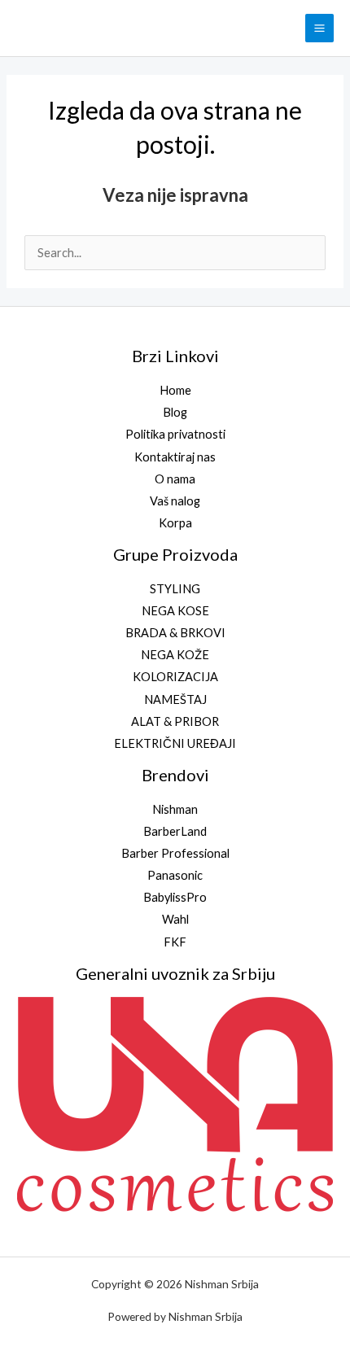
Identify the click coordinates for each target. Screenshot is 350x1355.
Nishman (175, 809)
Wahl (175, 919)
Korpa (175, 523)
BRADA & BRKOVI (175, 633)
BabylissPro (175, 897)
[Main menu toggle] (319, 28)
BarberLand (175, 831)
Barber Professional (175, 853)
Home (175, 390)
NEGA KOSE (175, 611)
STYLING (175, 589)
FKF (175, 942)
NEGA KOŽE (175, 655)
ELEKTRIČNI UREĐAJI (175, 743)
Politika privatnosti (175, 434)
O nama (175, 479)
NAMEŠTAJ (175, 699)
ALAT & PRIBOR (175, 721)
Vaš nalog (175, 501)
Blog (175, 412)
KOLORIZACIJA (175, 677)
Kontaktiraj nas (175, 457)
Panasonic (175, 875)
